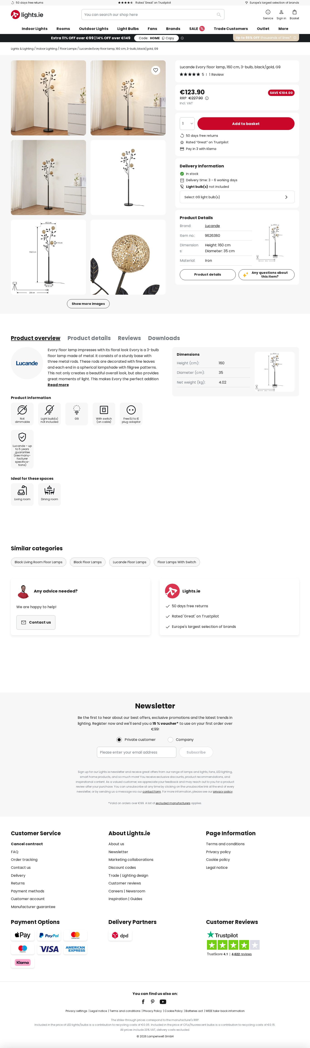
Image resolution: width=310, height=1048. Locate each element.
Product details (89, 338)
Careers (115, 891)
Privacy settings (76, 1011)
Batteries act (194, 1011)
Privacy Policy (152, 1011)
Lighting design (135, 875)
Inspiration (117, 898)
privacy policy (223, 791)
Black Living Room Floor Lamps (38, 562)
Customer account (28, 898)
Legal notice (217, 867)
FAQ (14, 852)
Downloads (164, 338)
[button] (48, 177)
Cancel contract (27, 844)
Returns (18, 883)
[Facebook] (146, 1002)
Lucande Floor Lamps (129, 562)
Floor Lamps (68, 49)
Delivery (18, 875)
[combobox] (153, 14)
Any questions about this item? (270, 274)
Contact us (21, 867)
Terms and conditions (225, 844)
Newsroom (135, 891)
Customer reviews (124, 883)
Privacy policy (218, 852)
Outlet (263, 28)
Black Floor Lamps (88, 562)
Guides (136, 898)
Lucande (212, 225)
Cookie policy (218, 859)
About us (116, 844)
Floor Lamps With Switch (177, 562)
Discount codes (122, 867)
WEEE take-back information (225, 1011)
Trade (113, 875)
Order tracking (24, 859)
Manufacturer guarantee (33, 906)
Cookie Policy (174, 1011)
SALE (193, 28)
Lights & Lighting (22, 49)
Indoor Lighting (46, 49)
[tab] (35, 338)
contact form (152, 791)
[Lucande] (27, 363)
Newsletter (118, 852)
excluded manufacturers (173, 803)
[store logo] (27, 14)
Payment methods (27, 891)
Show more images (88, 303)
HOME (156, 38)
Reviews (129, 338)
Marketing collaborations (130, 859)
